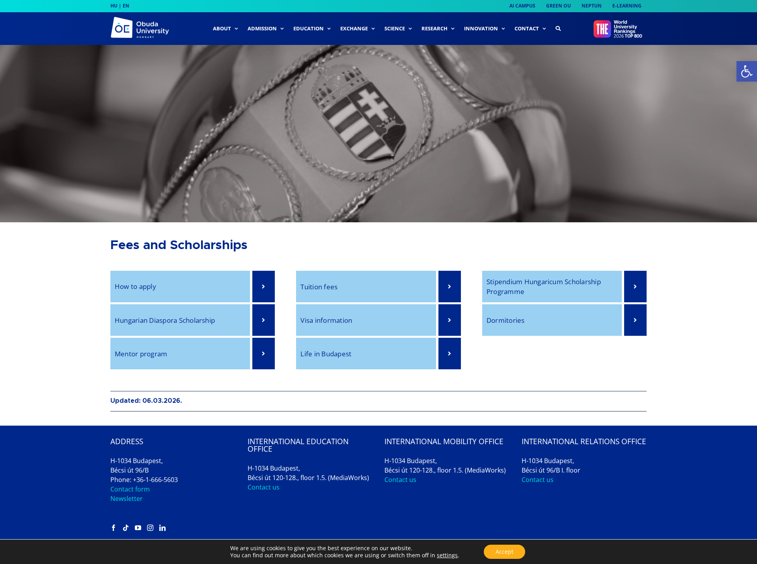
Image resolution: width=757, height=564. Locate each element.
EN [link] (126, 5)
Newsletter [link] (126, 498)
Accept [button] (504, 551)
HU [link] (113, 5)
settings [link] (447, 555)
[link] (746, 71)
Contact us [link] (264, 487)
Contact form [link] (130, 489)
